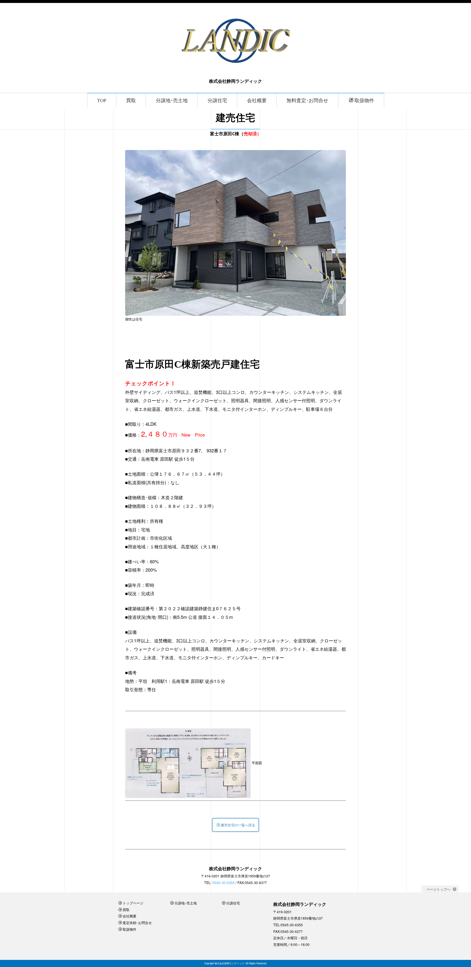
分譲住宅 (217, 100)
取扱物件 (364, 100)
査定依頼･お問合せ (137, 922)
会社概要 (257, 100)
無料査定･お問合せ (307, 100)
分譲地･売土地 (172, 100)
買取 (131, 100)
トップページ (133, 902)
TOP (101, 100)
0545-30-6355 (223, 882)
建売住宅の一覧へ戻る (238, 824)
